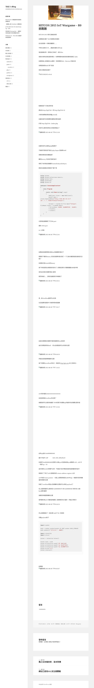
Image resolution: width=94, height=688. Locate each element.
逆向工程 (9, 84)
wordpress (9, 75)
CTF (8, 81)
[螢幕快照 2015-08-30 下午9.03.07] (61, 579)
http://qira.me (64, 363)
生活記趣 (8, 56)
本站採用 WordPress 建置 (45, 684)
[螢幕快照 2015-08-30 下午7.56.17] (61, 322)
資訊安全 (8, 78)
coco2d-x (10, 67)
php (8, 70)
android (9, 61)
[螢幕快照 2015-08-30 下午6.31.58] (61, 134)
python (8, 72)
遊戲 (7, 86)
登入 (48, 642)
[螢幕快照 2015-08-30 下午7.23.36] (61, 428)
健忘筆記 (8, 48)
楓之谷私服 (8, 53)
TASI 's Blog (11, 6)
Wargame (78, 624)
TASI (49, 624)
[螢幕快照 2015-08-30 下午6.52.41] (61, 239)
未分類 (7, 50)
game (8, 64)
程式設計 (8, 59)
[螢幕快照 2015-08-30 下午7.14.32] (61, 378)
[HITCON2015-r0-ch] (61, 85)
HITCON (73, 624)
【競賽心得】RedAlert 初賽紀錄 (14, 24)
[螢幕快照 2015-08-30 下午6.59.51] (61, 287)
